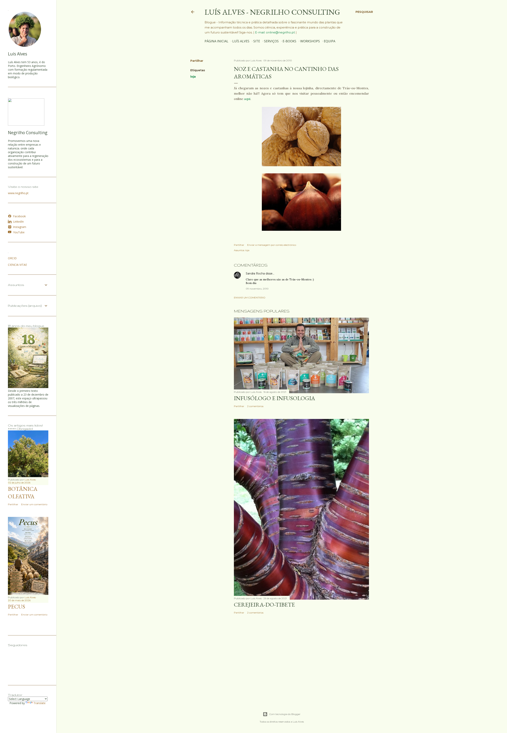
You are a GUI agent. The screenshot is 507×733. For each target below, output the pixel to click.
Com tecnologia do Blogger (284, 714)
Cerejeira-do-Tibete (264, 604)
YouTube (19, 232)
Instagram (19, 227)
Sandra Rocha (255, 273)
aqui (247, 99)
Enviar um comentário (249, 297)
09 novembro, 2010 (257, 288)
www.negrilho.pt (18, 193)
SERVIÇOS (271, 41)
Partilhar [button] (196, 61)
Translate (39, 703)
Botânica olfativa (22, 492)
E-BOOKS (289, 41)
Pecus (16, 606)
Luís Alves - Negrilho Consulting (272, 12)
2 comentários (255, 406)
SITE (256, 41)
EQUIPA (329, 41)
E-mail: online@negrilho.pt (275, 32)
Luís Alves (240, 41)
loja (193, 76)
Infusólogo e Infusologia (274, 398)
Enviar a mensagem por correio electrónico (271, 244)
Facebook (19, 216)
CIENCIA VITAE (17, 265)
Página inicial (216, 41)
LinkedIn (18, 221)
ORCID (12, 258)
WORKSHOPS (310, 41)
